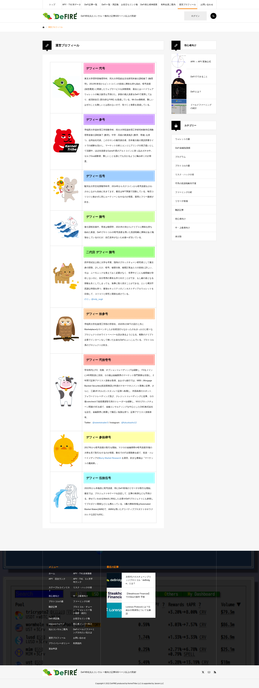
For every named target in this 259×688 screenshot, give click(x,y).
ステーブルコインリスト (59, 589)
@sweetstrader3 (100, 422)
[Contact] (208, 672)
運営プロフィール (187, 4)
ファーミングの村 (183, 192)
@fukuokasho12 (129, 422)
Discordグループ (56, 624)
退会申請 (53, 648)
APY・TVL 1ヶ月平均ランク (83, 580)
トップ (52, 4)
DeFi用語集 (54, 618)
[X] (202, 672)
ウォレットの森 (182, 139)
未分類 (178, 236)
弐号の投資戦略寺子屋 (185, 183)
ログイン (195, 16)
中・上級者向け (182, 227)
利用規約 (77, 643)
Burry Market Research (110, 458)
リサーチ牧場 (181, 201)
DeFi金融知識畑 (182, 148)
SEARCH (213, 16)
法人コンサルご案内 (58, 629)
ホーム (52, 573)
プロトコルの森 (182, 165)
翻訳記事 (179, 210)
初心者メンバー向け (82, 624)
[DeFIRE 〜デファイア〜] (60, 16)
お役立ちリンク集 (129, 4)
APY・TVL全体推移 (82, 573)
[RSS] (214, 672)
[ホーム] (43, 27)
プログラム (180, 157)
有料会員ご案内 (168, 4)
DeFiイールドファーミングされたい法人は (83, 631)
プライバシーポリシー (59, 643)
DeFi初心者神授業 (148, 4)
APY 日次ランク (57, 579)
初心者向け (180, 219)
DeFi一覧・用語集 (110, 4)
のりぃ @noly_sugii (93, 299)
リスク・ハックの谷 (184, 174)
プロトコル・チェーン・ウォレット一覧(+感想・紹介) (82, 610)
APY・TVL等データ (71, 4)
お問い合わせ (207, 4)
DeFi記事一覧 (90, 4)
